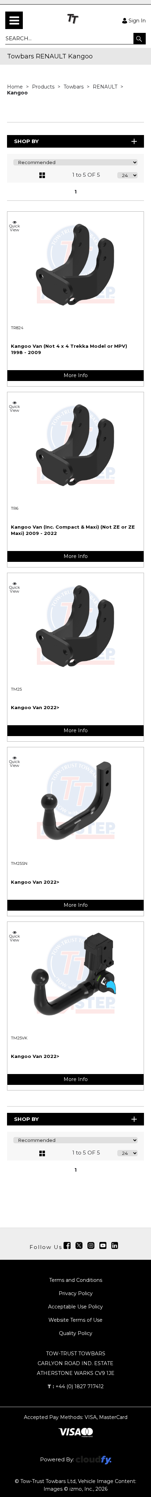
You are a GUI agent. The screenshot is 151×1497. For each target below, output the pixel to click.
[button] (139, 38)
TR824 (17, 327)
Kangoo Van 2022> (35, 707)
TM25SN (19, 863)
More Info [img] (76, 375)
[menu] (14, 20)
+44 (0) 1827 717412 (75, 1386)
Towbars (74, 87)
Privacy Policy (76, 1293)
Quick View (14, 228)
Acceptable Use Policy (75, 1307)
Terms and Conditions (75, 1280)
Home (15, 87)
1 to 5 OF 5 (86, 174)
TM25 (16, 689)
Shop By (26, 141)
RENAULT (106, 87)
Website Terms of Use (75, 1320)
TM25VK (19, 1038)
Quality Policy (75, 1333)
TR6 (14, 508)
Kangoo (17, 93)
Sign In (137, 20)
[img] (67, 1245)
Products (44, 87)
